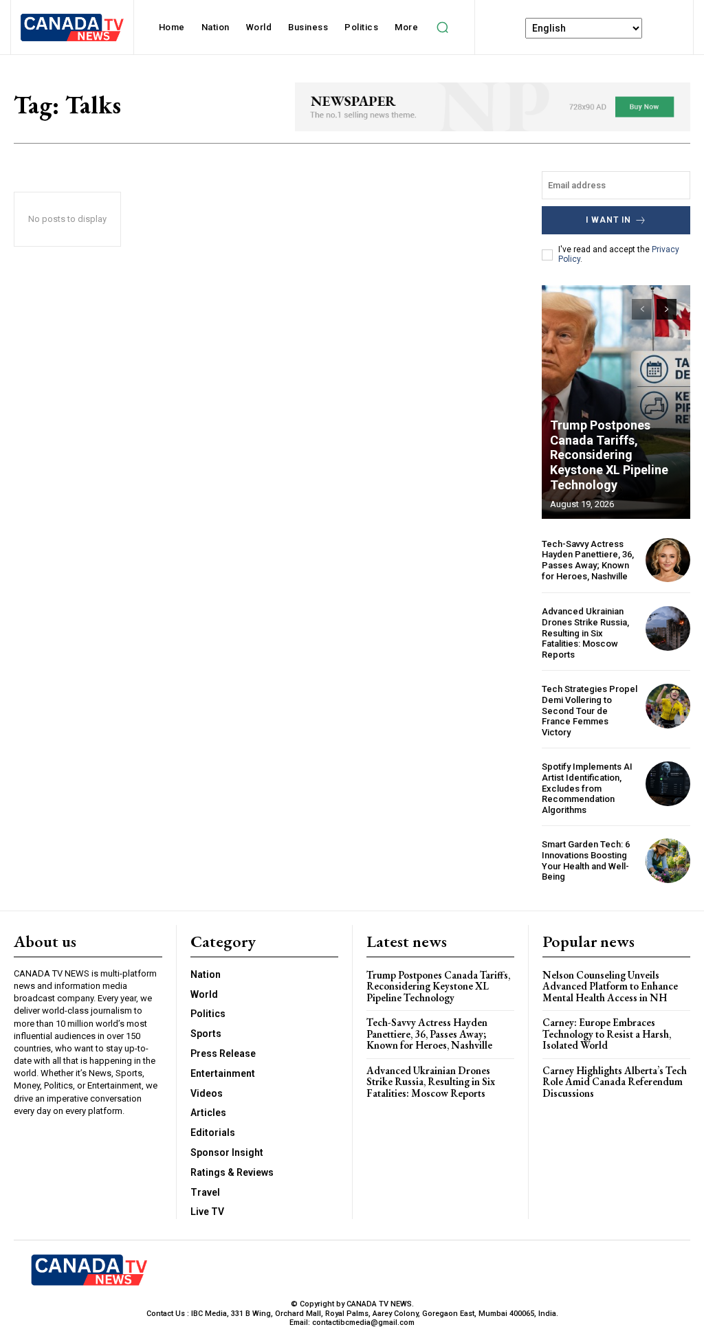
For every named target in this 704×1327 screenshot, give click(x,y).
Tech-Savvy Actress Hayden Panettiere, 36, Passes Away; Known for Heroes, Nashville (588, 560)
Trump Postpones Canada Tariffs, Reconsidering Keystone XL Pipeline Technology (609, 454)
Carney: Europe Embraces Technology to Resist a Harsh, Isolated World (606, 1033)
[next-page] (666, 309)
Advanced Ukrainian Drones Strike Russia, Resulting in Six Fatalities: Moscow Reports (585, 632)
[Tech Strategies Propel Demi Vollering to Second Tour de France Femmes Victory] (668, 706)
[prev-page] (642, 309)
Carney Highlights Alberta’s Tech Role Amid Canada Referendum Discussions (614, 1082)
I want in (608, 220)
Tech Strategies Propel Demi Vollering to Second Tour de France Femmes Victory (589, 710)
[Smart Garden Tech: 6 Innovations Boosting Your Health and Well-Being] (668, 860)
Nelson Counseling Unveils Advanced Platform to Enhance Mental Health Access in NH (610, 986)
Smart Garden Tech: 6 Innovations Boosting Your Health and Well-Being (586, 860)
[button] (442, 27)
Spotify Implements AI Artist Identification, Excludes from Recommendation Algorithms (587, 787)
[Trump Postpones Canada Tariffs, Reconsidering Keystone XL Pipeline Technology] (616, 402)
